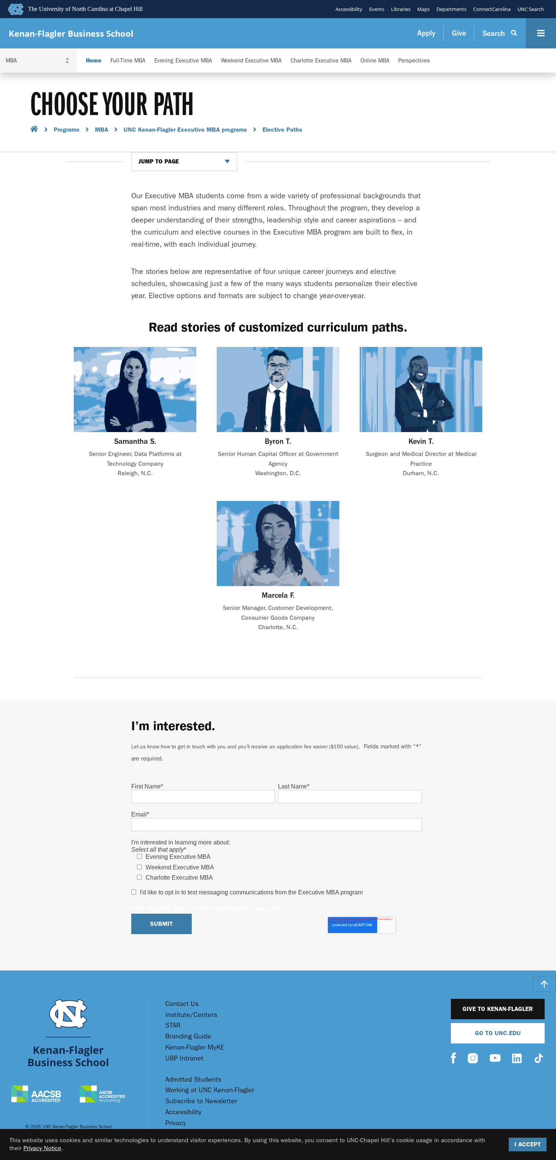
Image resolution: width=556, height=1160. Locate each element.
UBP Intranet (184, 1058)
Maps (423, 9)
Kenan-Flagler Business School (71, 33)
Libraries (400, 9)
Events (376, 9)
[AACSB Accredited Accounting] (102, 1094)
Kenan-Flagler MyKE (194, 1047)
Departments (451, 9)
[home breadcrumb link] (34, 130)
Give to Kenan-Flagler (498, 1008)
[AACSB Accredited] (36, 1094)
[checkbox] (276, 867)
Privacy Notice (42, 1148)
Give (459, 33)
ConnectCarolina (492, 9)
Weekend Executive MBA (251, 61)
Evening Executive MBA (183, 61)
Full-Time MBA (127, 61)
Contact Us (182, 1004)
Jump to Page (158, 161)
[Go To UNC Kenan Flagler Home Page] (68, 1033)
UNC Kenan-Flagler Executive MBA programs (185, 129)
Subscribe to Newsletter (201, 1101)
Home (93, 61)
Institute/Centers (191, 1015)
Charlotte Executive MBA (320, 61)
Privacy (175, 1123)
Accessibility (348, 9)
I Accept (527, 1144)
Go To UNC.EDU (498, 1033)
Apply (426, 33)
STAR (172, 1025)
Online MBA (374, 61)
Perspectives (414, 61)
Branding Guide (188, 1036)
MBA (101, 129)
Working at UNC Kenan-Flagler (209, 1090)
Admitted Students (193, 1080)
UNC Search (530, 9)
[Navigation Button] (541, 33)
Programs (66, 129)
